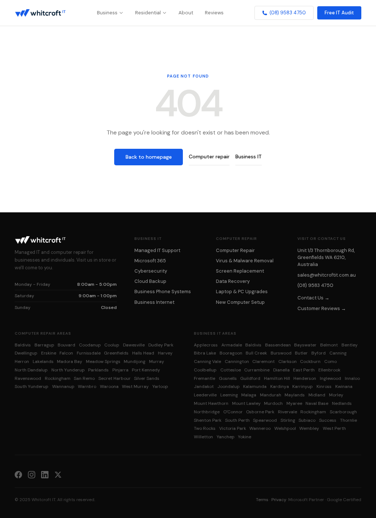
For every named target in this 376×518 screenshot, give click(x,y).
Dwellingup (26, 353)
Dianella (281, 370)
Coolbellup (205, 370)
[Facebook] (18, 474)
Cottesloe (230, 370)
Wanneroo (260, 428)
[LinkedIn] (44, 474)
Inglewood (330, 378)
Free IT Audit (339, 13)
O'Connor (233, 412)
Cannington (237, 361)
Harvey (165, 353)
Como (330, 361)
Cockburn (310, 361)
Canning (338, 353)
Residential (148, 13)
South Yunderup (31, 386)
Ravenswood (28, 378)
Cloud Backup (150, 281)
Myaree (294, 403)
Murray (156, 361)
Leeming (229, 395)
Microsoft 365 (150, 261)
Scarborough (343, 412)
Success (327, 420)
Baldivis (23, 345)
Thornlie (348, 420)
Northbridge (207, 412)
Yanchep (226, 437)
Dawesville (134, 345)
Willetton (203, 437)
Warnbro (87, 386)
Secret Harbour (114, 378)
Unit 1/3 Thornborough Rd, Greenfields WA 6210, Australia (326, 257)
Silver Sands (146, 378)
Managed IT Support (157, 250)
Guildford (250, 378)
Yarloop (160, 386)
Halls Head (143, 353)
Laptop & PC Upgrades (242, 291)
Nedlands (342, 403)
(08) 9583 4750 (288, 13)
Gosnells (228, 378)
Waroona (109, 386)
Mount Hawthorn (211, 403)
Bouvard (66, 345)
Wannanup (63, 386)
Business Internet (154, 302)
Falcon (66, 353)
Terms (262, 500)
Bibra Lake (205, 353)
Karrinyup (302, 386)
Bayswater (305, 345)
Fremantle (204, 378)
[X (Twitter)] (58, 474)
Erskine (48, 353)
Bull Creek (256, 353)
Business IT (248, 156)
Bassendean (278, 345)
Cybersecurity (150, 271)
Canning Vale (207, 361)
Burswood (281, 353)
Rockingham (57, 378)
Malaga (248, 395)
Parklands (98, 370)
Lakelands (43, 361)
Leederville (205, 395)
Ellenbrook (329, 370)
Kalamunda (255, 386)
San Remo (84, 378)
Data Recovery (233, 281)
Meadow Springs (103, 361)
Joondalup (228, 386)
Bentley (349, 345)
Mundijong (134, 361)
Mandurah (270, 395)
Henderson (304, 378)
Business (107, 13)
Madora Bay (69, 361)
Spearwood (265, 420)
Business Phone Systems (162, 291)
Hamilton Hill (277, 378)
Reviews (214, 13)
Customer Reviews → (321, 308)
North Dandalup (31, 370)
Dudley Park (160, 345)
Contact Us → (313, 298)
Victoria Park (232, 428)
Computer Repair (235, 250)
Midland (316, 395)
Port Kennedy (146, 370)
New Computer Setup (240, 302)
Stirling (288, 420)
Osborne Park (260, 412)
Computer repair (209, 156)
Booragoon (231, 353)
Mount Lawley (246, 403)
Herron (22, 361)
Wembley (309, 428)
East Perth (304, 370)
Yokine (244, 437)
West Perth (334, 428)
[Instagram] (31, 474)
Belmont (329, 345)
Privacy (278, 500)
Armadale (231, 345)
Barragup (44, 345)
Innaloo (352, 378)
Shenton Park (207, 420)
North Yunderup (68, 370)
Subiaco (307, 420)
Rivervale (287, 412)
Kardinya (279, 386)
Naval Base (317, 403)
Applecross (206, 345)
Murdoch (273, 403)
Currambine (257, 370)
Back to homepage (149, 157)
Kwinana (343, 386)
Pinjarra (120, 370)
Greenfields (116, 353)
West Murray (135, 386)
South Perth (237, 420)
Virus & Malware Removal (245, 261)
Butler (301, 353)
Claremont (263, 361)
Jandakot (204, 386)
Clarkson (287, 361)
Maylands (295, 395)
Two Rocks (205, 428)
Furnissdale (89, 353)
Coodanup (90, 345)
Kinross (324, 386)
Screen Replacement (240, 271)
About (185, 13)
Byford (318, 353)
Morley (336, 395)
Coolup (111, 345)
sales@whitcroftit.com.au (326, 275)
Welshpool (285, 428)
